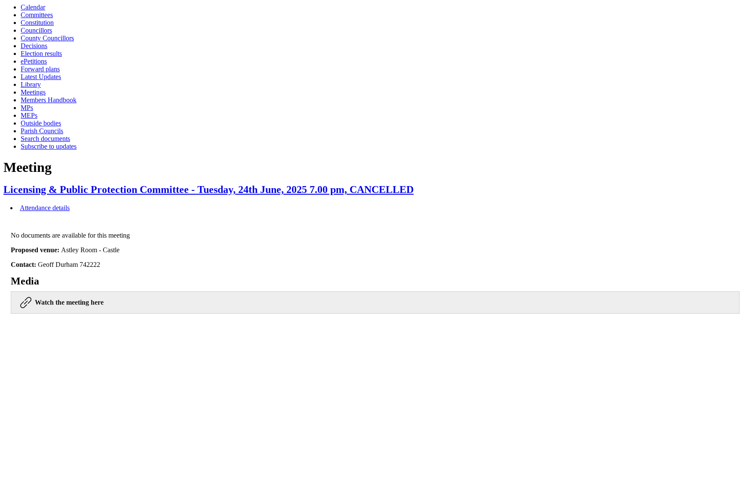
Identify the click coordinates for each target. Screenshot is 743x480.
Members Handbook (49, 100)
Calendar (33, 7)
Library (31, 84)
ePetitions (34, 61)
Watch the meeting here (69, 302)
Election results (41, 53)
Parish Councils (42, 131)
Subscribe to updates (49, 146)
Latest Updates (41, 76)
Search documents (45, 138)
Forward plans (40, 69)
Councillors (36, 30)
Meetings (33, 92)
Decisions (34, 45)
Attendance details (45, 207)
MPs (27, 107)
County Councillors (47, 38)
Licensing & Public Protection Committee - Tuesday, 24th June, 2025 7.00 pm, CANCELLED (208, 189)
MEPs (29, 115)
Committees (37, 14)
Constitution (37, 22)
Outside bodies (41, 123)
